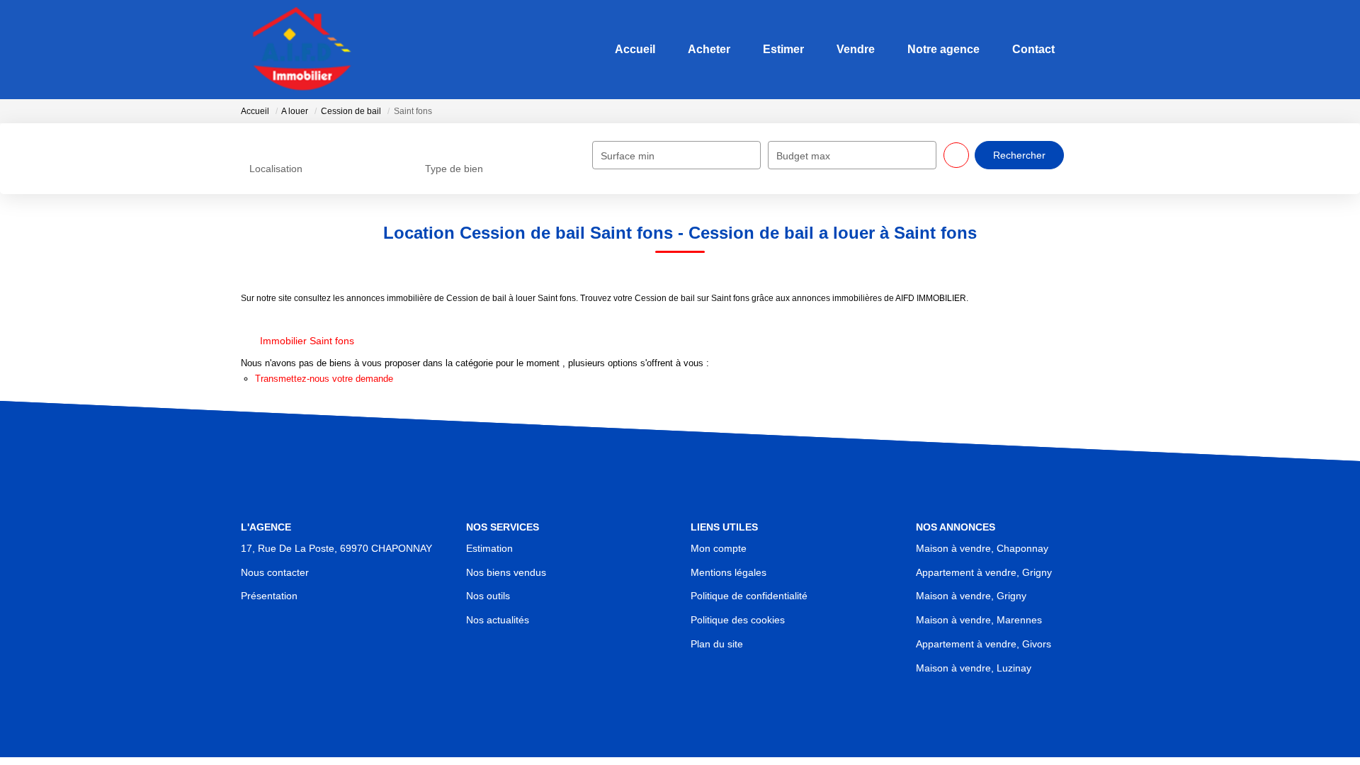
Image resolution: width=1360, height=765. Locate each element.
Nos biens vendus (506, 572)
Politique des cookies (738, 619)
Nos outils (488, 595)
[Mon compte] (1107, 49)
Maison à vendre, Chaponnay (982, 548)
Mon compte (719, 548)
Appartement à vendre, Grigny (984, 572)
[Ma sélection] (1086, 49)
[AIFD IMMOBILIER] (306, 49)
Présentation (269, 595)
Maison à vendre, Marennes (979, 619)
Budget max (803, 156)
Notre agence (938, 49)
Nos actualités (497, 619)
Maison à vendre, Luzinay (973, 668)
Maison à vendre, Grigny (971, 595)
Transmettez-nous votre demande (324, 378)
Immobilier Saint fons (307, 340)
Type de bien (454, 168)
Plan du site (717, 644)
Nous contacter (275, 572)
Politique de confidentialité (749, 595)
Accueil (629, 49)
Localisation (275, 168)
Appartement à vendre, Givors (983, 644)
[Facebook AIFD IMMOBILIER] (680, 741)
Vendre (850, 49)
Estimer (777, 49)
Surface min (627, 156)
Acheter (703, 49)
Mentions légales (728, 572)
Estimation (489, 548)
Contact (1028, 49)
